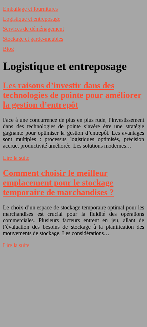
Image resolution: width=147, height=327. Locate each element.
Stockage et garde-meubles (33, 39)
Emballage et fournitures (30, 9)
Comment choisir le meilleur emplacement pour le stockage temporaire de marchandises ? (58, 182)
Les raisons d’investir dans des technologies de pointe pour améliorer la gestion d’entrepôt (72, 95)
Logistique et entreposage (31, 19)
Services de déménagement (33, 29)
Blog (8, 49)
